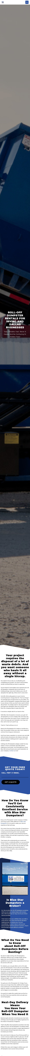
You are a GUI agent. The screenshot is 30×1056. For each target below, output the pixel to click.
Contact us (12, 750)
